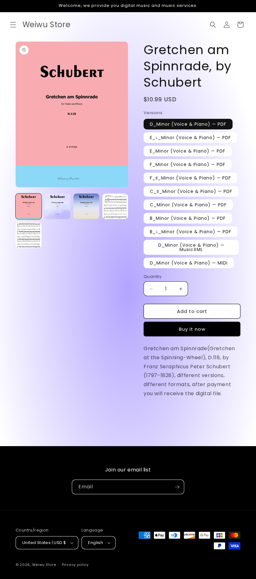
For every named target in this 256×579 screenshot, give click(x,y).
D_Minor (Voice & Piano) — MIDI (189, 263)
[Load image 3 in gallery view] (86, 206)
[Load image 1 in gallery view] (29, 206)
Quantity (152, 276)
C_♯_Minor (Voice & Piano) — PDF (191, 191)
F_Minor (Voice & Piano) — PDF (187, 164)
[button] (13, 25)
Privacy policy (75, 564)
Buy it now (192, 329)
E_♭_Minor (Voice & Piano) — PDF (190, 137)
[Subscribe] (177, 487)
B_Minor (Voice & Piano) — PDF (188, 218)
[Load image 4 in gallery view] (115, 206)
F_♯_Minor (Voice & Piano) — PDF (190, 178)
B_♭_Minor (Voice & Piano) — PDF (190, 232)
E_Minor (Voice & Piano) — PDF (187, 151)
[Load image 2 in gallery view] (58, 206)
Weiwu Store (44, 564)
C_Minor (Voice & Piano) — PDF (188, 205)
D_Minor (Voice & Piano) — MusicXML (191, 247)
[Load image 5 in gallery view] (29, 235)
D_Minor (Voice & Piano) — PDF (188, 124)
